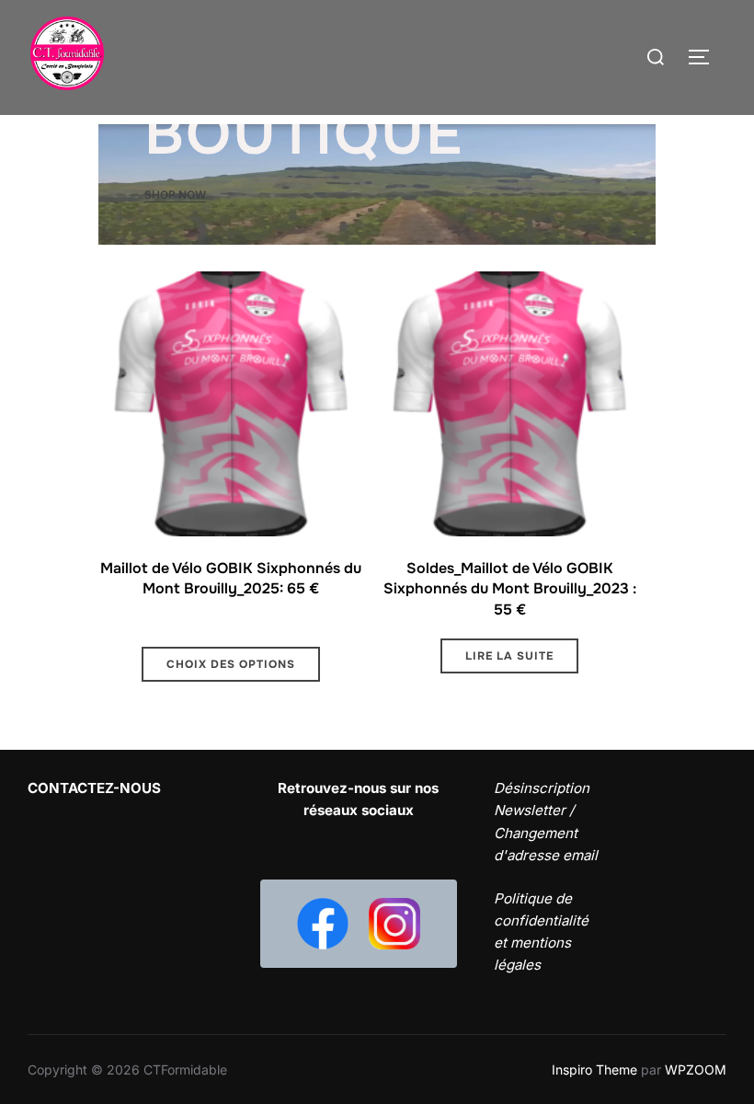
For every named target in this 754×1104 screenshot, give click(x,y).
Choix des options (230, 664)
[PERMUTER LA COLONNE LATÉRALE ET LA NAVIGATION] (705, 57)
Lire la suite (509, 656)
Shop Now (175, 194)
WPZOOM (695, 1069)
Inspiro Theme (594, 1069)
